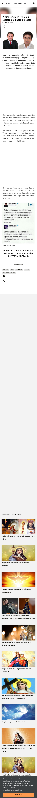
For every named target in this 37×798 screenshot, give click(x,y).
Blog (12, 269)
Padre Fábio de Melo (9, 273)
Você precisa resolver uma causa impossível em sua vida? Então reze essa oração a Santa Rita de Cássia (18, 748)
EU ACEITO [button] (18, 794)
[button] (3, 26)
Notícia (27, 269)
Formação (19, 269)
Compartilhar (18, 264)
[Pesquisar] (34, 3)
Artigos (5, 269)
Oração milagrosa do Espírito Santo (14, 722)
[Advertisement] (18, 90)
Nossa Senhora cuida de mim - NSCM (20, 3)
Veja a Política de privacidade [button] (12, 790)
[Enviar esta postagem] (3, 276)
